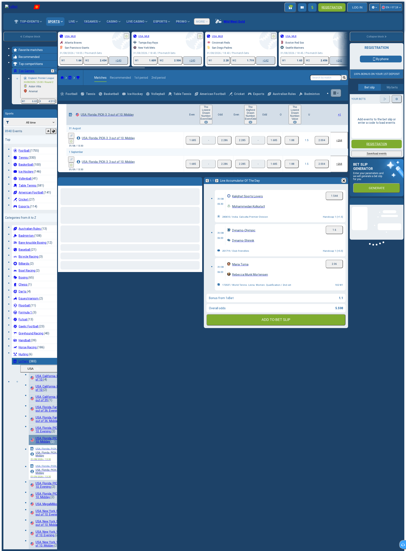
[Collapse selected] (48, 131)
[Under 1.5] (322, 140)
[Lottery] (70, 77)
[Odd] (224, 140)
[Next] (216, 180)
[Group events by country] (53, 131)
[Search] (344, 77)
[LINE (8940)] (62, 77)
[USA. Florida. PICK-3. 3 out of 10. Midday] (78, 77)
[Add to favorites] (126, 36)
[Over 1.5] (292, 140)
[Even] (193, 140)
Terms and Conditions (378, 100)
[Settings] (374, 7)
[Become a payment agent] (302, 7)
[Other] (336, 93)
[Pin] (71, 136)
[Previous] (52, 71)
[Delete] (343, 180)
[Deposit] (312, 7)
